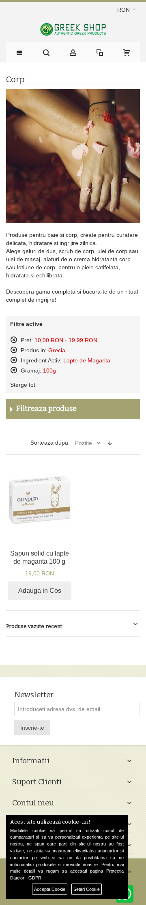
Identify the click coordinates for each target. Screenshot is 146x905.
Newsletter (34, 695)
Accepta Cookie (49, 889)
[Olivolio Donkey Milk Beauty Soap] (39, 500)
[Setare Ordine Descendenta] (110, 443)
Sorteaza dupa (49, 442)
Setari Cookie (86, 889)
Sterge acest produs (13, 339)
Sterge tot (22, 384)
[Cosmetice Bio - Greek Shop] (73, 29)
